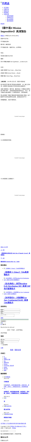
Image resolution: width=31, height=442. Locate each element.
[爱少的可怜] (7, 406)
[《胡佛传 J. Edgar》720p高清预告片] (14, 268)
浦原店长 (6, 362)
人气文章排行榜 (10, 423)
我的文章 (18, 350)
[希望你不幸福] (8, 414)
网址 (2, 313)
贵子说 (6, 368)
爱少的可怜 (7, 409)
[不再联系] (7, 377)
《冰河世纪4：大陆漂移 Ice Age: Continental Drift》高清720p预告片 (16, 300)
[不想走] (5, 3)
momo (5, 367)
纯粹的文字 (10, 17)
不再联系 (6, 381)
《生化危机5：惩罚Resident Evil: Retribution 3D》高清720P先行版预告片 (17, 286)
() (3, 247)
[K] (2, 323)
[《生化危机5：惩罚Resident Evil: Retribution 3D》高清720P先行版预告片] (17, 280)
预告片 (2, 35)
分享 (6, 247)
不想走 (12, 426)
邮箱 (2, 311)
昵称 (2, 309)
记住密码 (5, 344)
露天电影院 (10, 20)
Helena (5, 364)
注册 (2, 347)
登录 (16, 423)
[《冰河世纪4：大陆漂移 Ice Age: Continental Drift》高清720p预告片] (17, 294)
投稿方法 (6, 11)
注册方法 (6, 9)
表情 (2, 318)
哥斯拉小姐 (7, 359)
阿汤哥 (2, 23)
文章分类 (6, 14)
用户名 (2, 339)
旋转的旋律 (10, 16)
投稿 (11, 350)
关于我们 (6, 7)
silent (5, 358)
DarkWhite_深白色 (9, 365)
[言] (5, 398)
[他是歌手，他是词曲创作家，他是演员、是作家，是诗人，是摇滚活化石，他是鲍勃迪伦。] (17, 388)
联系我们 (6, 12)
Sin (4, 361)
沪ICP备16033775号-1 (20, 426)
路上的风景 (10, 19)
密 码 (2, 341)
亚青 (5, 370)
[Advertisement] (15, 229)
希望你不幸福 (7, 417)
